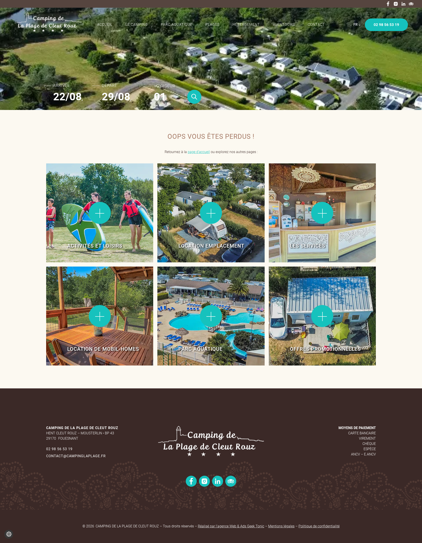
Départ (109, 85)
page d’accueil (199, 152)
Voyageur (164, 86)
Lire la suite (61, 178)
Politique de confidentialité (319, 526)
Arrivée (61, 85)
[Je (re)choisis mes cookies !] (8, 534)
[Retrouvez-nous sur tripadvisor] (411, 4)
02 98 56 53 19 (59, 449)
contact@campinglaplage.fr (76, 456)
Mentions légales (281, 526)
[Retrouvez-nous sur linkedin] (403, 4)
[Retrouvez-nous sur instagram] (396, 4)
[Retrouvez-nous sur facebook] (388, 4)
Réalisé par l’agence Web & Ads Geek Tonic (231, 526)
